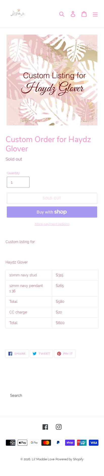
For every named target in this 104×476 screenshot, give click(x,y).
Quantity (13, 173)
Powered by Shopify (70, 459)
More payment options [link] (52, 224)
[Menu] (95, 13)
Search (16, 395)
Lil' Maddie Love (43, 459)
